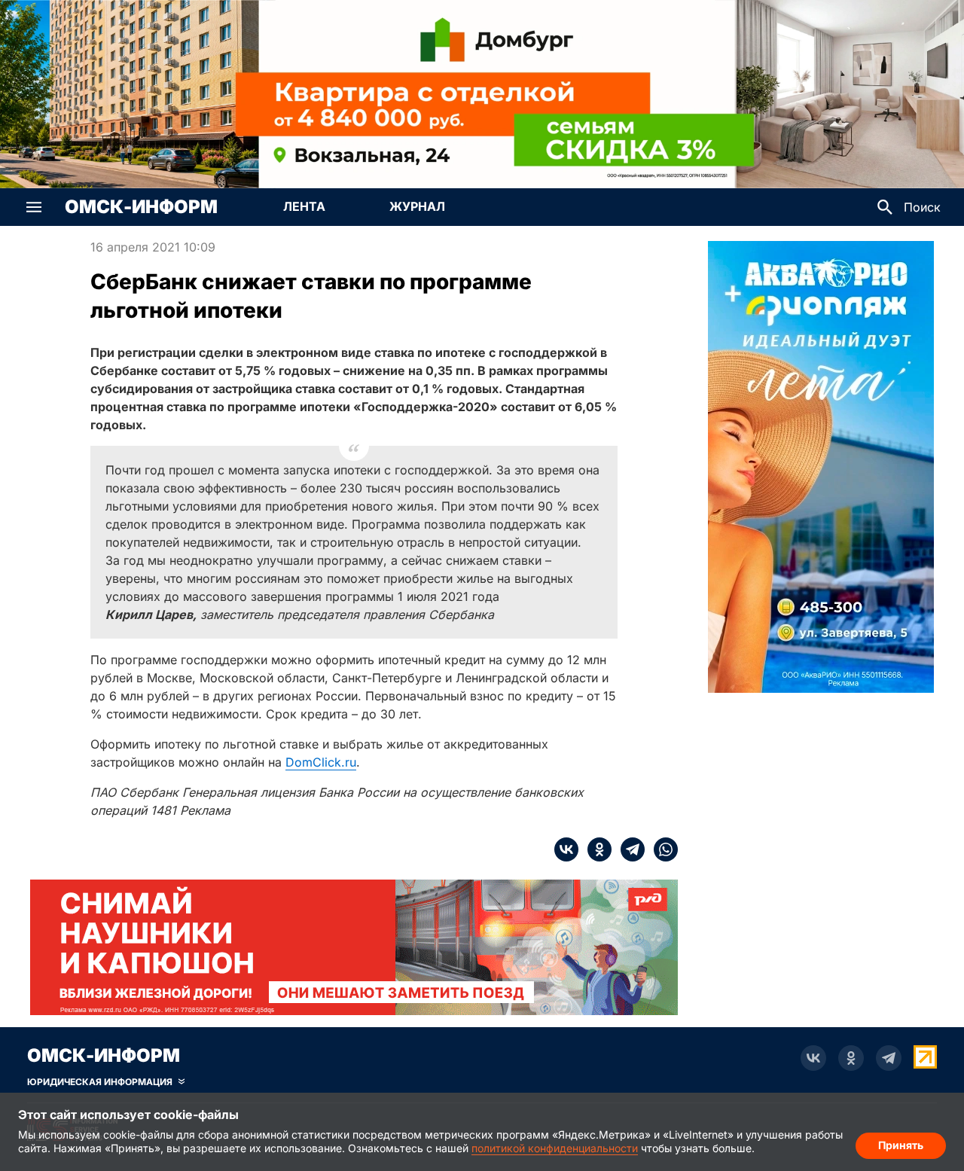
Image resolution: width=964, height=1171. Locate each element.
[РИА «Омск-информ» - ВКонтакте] (813, 1058)
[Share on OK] (595, 849)
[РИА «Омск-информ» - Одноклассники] (851, 1058)
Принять (900, 1145)
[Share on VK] (566, 849)
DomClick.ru (320, 762)
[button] (34, 207)
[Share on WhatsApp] (661, 849)
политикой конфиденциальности (554, 1148)
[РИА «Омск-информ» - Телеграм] (888, 1058)
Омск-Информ (141, 207)
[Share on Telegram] (628, 849)
